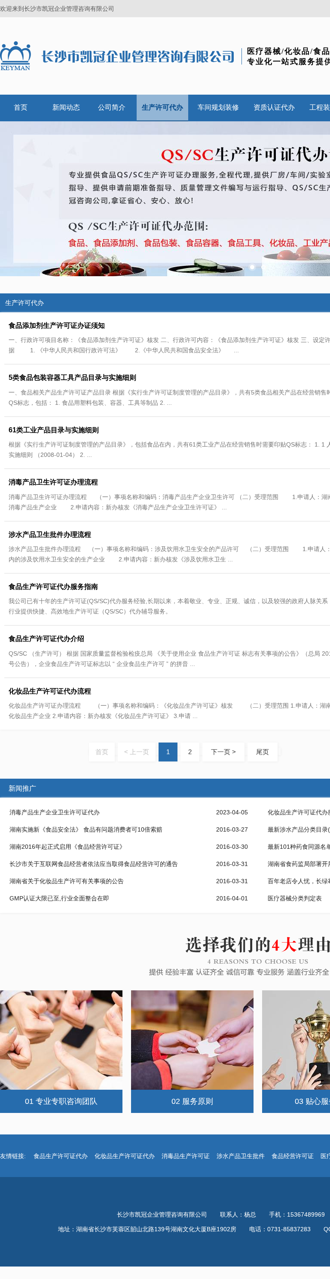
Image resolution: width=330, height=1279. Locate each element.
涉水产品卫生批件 (241, 1156)
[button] (252, 267)
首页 (21, 107)
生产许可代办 (162, 107)
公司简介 (111, 107)
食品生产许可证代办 (61, 1156)
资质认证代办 (274, 107)
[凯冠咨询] (118, 55)
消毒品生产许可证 (186, 1156)
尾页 (262, 751)
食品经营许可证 (293, 1156)
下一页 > (223, 751)
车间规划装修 (218, 107)
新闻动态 (66, 107)
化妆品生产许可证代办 (125, 1156)
